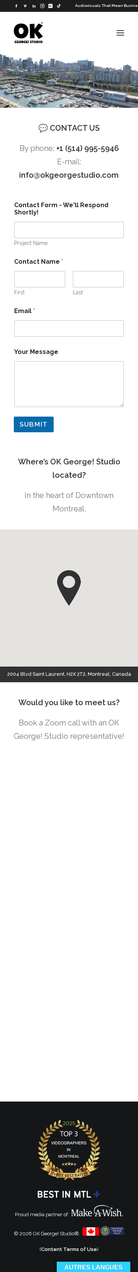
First (19, 292)
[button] (16, 6)
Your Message (36, 351)
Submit (34, 424)
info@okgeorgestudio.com (69, 175)
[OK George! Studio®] (28, 32)
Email (24, 311)
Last (78, 292)
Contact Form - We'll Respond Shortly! (61, 208)
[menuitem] (16, 6)
